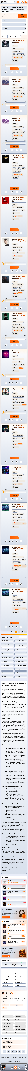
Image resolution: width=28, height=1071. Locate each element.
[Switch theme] (19, 2)
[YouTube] (12, 1051)
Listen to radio (14, 882)
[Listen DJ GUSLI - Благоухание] (8, 938)
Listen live (13, 904)
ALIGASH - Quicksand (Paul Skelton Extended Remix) (18, 118)
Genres (6, 14)
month (14, 36)
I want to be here (22, 921)
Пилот (11, 880)
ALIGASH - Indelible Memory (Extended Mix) (17, 199)
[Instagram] (15, 1051)
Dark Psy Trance (8, 657)
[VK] (23, 1051)
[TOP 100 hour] (2, 36)
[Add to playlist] (21, 72)
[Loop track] (8, 1068)
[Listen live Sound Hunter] (8, 904)
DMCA (14, 1061)
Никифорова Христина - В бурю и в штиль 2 (18, 506)
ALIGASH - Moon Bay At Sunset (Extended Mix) (18, 157)
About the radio (6, 1026)
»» (25, 631)
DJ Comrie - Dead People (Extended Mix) (18, 468)
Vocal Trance (20, 640)
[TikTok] (4, 1051)
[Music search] (15, 2)
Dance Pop (6, 976)
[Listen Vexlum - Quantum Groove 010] (8, 894)
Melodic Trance (7, 661)
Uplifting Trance (7, 650)
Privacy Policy (9, 1061)
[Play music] (15, 1067)
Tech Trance (20, 645)
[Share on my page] (17, 72)
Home (2, 14)
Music (3, 1016)
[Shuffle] (22, 1068)
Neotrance (6, 665)
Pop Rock (6, 985)
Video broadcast (6, 1023)
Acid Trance (20, 657)
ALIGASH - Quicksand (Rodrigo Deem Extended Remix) (18, 79)
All (25, 877)
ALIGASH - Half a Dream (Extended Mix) (18, 314)
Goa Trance (20, 650)
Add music (22, 15)
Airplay (4, 1007)
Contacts (17, 1033)
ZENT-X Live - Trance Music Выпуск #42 (18, 389)
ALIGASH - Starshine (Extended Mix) (18, 41)
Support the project (20, 1029)
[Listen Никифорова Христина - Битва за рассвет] (8, 944)
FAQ (16, 1023)
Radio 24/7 (5, 1004)
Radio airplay (5, 1020)
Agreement (19, 1061)
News (3, 1029)
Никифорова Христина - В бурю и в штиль (18, 548)
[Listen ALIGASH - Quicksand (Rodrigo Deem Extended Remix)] (3, 104)
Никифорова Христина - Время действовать (17, 591)
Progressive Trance (6, 645)
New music (13, 1004)
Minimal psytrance (21, 665)
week (9, 36)
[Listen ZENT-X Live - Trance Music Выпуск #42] (3, 412)
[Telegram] (8, 1051)
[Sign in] (26, 2)
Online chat (5, 1033)
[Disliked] (12, 72)
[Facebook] (19, 1051)
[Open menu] (5, 1)
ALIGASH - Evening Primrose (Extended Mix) (18, 427)
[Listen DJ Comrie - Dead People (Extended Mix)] (3, 491)
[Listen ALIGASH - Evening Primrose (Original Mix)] (3, 263)
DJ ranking (17, 1020)
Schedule (17, 1026)
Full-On (5, 653)
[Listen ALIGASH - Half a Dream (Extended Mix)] (3, 338)
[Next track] (19, 1067)
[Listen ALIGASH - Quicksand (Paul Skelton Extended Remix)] (3, 143)
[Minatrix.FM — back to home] (2, 2)
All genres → (23, 637)
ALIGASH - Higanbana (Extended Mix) (18, 277)
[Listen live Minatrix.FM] (8, 883)
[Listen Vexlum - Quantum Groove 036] (3, 375)
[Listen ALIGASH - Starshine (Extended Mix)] (3, 65)
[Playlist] (26, 1069)
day (6, 36)
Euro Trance (20, 653)
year (19, 36)
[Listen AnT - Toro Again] (8, 888)
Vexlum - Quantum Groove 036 (17, 351)
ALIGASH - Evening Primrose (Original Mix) (19, 240)
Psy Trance (6, 640)
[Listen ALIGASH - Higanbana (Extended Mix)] (3, 300)
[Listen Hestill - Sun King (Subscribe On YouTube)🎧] (8, 933)
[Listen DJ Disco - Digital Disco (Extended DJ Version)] (8, 899)
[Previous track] (12, 1067)
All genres (24, 970)
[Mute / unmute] (26, 1066)
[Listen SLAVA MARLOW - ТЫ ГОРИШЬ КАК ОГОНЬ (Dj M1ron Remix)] (8, 927)
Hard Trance (20, 661)
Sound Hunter (11, 902)
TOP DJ (20, 1004)
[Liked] (6, 72)
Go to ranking (6, 956)
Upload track (6, 917)
